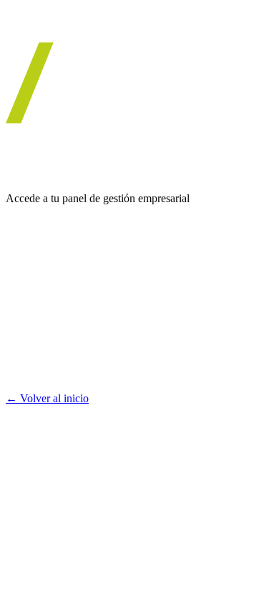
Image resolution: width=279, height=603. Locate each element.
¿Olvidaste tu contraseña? (80, 372)
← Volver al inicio (47, 398)
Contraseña (31, 290)
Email (19, 242)
